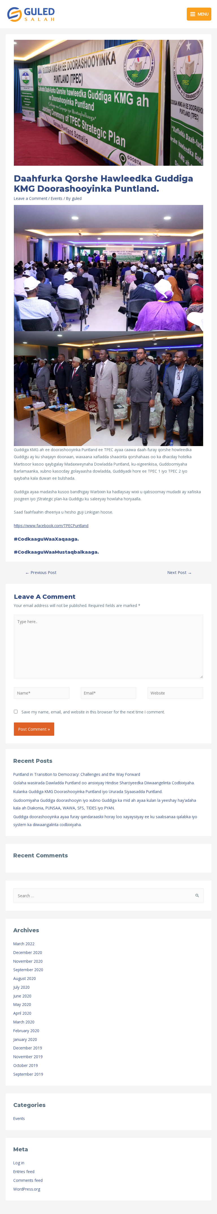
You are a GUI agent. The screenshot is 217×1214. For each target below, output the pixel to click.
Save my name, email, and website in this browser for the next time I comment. (93, 712)
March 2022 (23, 943)
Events (56, 198)
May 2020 (22, 1004)
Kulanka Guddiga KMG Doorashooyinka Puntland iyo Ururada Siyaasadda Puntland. (87, 791)
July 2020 (21, 987)
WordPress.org (26, 1189)
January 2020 (25, 1039)
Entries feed (23, 1171)
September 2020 (28, 969)
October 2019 (25, 1065)
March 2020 (23, 1022)
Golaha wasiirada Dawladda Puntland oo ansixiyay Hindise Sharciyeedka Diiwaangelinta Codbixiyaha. (104, 782)
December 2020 (27, 952)
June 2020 (22, 996)
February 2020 (26, 1030)
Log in (18, 1162)
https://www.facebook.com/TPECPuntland (51, 525)
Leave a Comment (30, 198)
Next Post (179, 572)
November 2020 (28, 961)
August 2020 (24, 978)
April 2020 (22, 1013)
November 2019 (28, 1056)
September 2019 (28, 1074)
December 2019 (27, 1048)
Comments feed (28, 1180)
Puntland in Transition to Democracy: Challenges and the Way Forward (76, 774)
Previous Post (41, 572)
